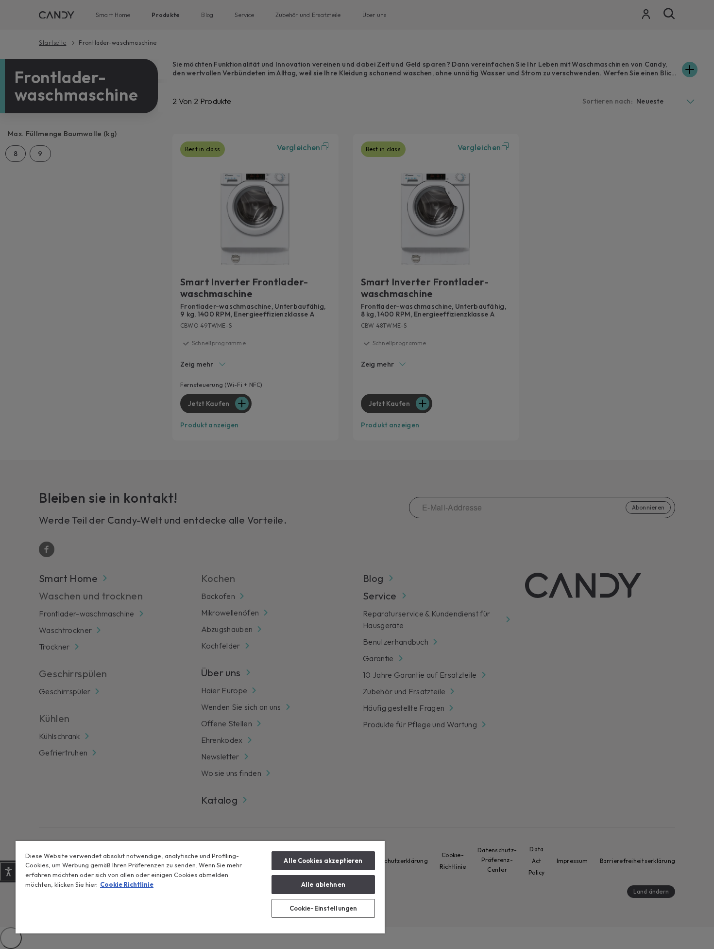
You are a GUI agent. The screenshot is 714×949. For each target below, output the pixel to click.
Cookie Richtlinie (126, 884)
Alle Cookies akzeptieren (323, 860)
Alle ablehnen (323, 884)
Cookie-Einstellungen (323, 908)
